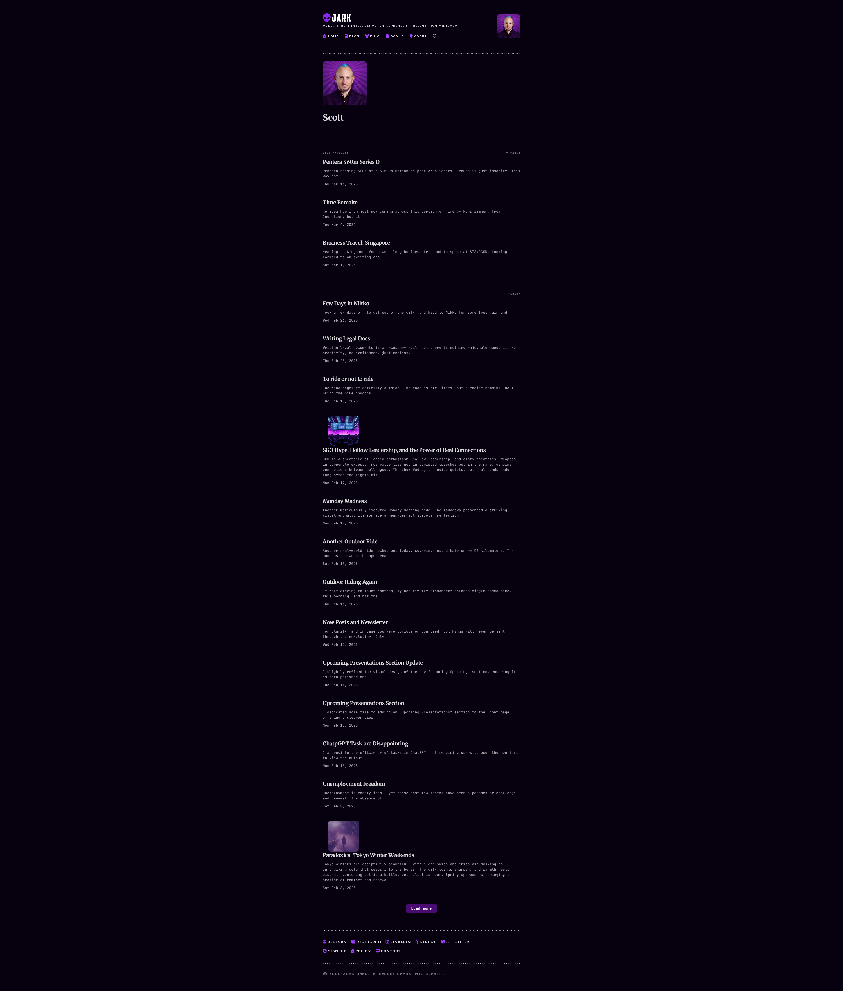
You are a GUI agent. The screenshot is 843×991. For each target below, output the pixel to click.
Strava (428, 941)
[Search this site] (434, 36)
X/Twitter (457, 941)
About (420, 36)
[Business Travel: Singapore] (421, 254)
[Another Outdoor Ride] (421, 552)
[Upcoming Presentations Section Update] (421, 674)
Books (396, 36)
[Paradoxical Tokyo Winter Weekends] (421, 856)
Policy (363, 950)
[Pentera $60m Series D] (421, 163)
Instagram (368, 941)
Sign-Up (337, 950)
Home (333, 36)
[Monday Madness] (421, 512)
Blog (354, 36)
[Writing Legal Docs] (421, 349)
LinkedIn (400, 941)
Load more (421, 908)
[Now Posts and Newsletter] (421, 633)
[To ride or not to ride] (421, 390)
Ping (375, 36)
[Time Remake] (421, 213)
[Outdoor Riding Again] (421, 593)
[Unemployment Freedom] (421, 795)
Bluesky (337, 941)
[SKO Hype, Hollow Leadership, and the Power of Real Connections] (421, 451)
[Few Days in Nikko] (421, 301)
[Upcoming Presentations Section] (421, 714)
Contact (390, 950)
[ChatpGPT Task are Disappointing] (421, 754)
